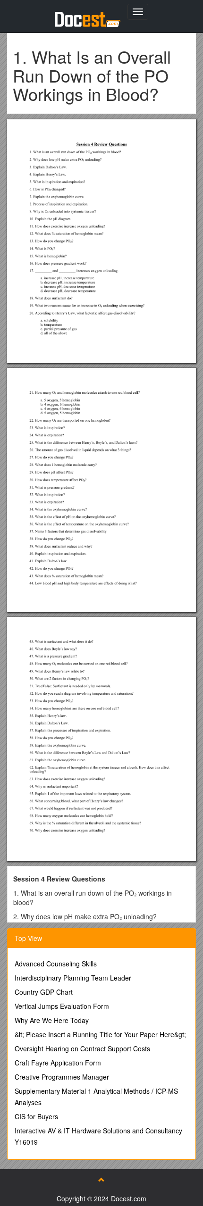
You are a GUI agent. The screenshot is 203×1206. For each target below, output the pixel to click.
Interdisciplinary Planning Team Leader (73, 977)
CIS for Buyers (36, 1116)
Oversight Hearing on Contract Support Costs (82, 1048)
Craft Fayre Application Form (58, 1062)
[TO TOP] (101, 1179)
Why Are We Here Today (52, 1020)
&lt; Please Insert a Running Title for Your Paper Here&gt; (100, 1034)
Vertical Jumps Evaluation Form (62, 1006)
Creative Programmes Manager (62, 1076)
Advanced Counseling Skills (56, 963)
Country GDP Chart (44, 992)
